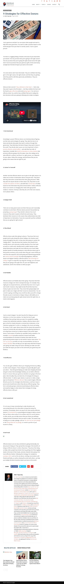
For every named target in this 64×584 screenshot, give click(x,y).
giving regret (27, 91)
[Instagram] (44, 1)
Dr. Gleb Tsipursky (18, 477)
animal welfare (17, 149)
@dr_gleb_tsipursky (18, 532)
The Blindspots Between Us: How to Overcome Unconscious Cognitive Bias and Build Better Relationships (26, 493)
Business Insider (29, 500)
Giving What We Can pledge (14, 422)
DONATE (49, 4)
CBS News (21, 500)
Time (25, 500)
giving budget (13, 212)
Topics (43, 4)
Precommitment (11, 412)
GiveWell (10, 335)
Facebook (25, 532)
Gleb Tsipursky (8, 16)
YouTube (30, 532)
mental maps (31, 183)
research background (25, 514)
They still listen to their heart (24, 87)
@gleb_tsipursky (22, 531)
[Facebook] (42, 1)
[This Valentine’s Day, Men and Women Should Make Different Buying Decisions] (9, 555)
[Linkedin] (47, 1)
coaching (28, 504)
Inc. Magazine (17, 503)
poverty (5, 149)
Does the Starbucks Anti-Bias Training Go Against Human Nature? (34, 562)
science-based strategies (12, 256)
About (37, 4)
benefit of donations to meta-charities (27, 151)
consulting (23, 504)
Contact (54, 4)
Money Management (7, 10)
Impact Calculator (7, 343)
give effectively (14, 91)
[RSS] (52, 1)
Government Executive (19, 501)
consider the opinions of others (11, 183)
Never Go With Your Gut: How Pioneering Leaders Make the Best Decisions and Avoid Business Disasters (26, 488)
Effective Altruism (19, 380)
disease (10, 149)
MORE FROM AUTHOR (23, 548)
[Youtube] (60, 1)
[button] (59, 4)
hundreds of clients (23, 508)
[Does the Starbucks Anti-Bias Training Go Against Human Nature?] (35, 555)
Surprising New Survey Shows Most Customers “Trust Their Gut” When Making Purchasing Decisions (21, 563)
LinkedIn (16, 534)
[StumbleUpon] (54, 1)
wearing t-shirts (7, 456)
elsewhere (24, 503)
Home (33, 4)
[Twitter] (57, 1)
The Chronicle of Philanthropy (30, 501)
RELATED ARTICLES (10, 548)
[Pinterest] (49, 1)
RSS (33, 532)
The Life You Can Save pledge (32, 420)
